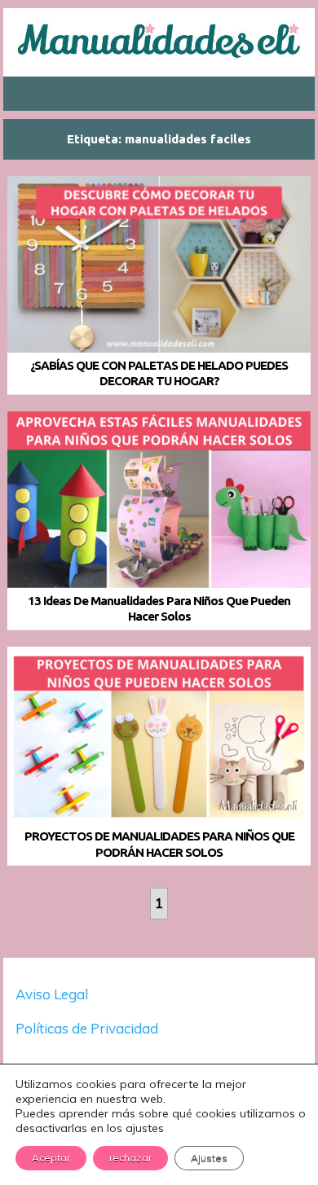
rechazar (130, 1158)
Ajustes (209, 1158)
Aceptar (51, 1158)
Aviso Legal (51, 994)
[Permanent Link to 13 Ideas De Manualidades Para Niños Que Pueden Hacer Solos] (159, 499)
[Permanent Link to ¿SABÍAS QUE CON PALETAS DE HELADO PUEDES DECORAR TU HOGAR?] (159, 264)
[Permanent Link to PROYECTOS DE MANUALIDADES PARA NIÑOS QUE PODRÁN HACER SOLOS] (159, 735)
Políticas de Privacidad (88, 1028)
